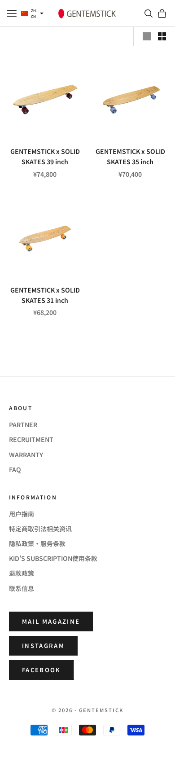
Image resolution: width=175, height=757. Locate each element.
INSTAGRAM (43, 645)
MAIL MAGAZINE (51, 621)
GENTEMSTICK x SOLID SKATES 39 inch (45, 156)
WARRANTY (26, 454)
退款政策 (21, 573)
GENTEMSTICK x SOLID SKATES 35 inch (130, 156)
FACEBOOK (41, 669)
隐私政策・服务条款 (37, 543)
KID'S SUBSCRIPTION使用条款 (53, 558)
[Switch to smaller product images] (162, 36)
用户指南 (21, 513)
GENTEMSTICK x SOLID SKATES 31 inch (45, 295)
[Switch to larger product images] (147, 36)
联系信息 (21, 588)
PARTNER (23, 424)
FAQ (15, 469)
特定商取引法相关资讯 (40, 528)
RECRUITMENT (31, 439)
